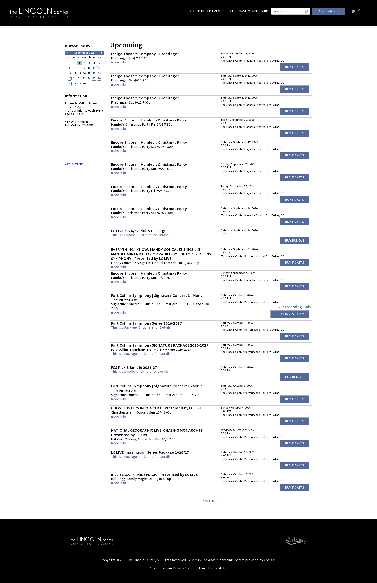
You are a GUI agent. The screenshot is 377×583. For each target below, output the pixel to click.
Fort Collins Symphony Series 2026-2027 (146, 324)
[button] (67, 53)
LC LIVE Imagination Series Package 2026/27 (150, 453)
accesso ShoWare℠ (203, 560)
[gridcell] (94, 68)
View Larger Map (74, 164)
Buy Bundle (294, 241)
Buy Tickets (294, 67)
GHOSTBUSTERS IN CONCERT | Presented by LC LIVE (156, 409)
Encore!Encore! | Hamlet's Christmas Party (149, 121)
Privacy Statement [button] (186, 569)
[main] (188, 275)
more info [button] (118, 63)
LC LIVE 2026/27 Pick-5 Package (138, 231)
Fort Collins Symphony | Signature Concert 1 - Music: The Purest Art (157, 298)
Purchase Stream (289, 314)
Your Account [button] (328, 11)
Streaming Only (297, 307)
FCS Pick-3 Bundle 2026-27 (134, 368)
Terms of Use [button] (218, 569)
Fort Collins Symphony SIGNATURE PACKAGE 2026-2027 (160, 346)
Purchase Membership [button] (249, 12)
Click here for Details (140, 235)
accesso (270, 560)
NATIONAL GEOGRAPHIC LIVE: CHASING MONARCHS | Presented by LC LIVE (156, 433)
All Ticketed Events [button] (206, 12)
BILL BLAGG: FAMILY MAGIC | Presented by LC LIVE (154, 475)
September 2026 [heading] (84, 53)
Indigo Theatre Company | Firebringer (145, 54)
